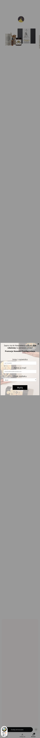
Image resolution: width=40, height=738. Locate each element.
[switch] (4, 735)
